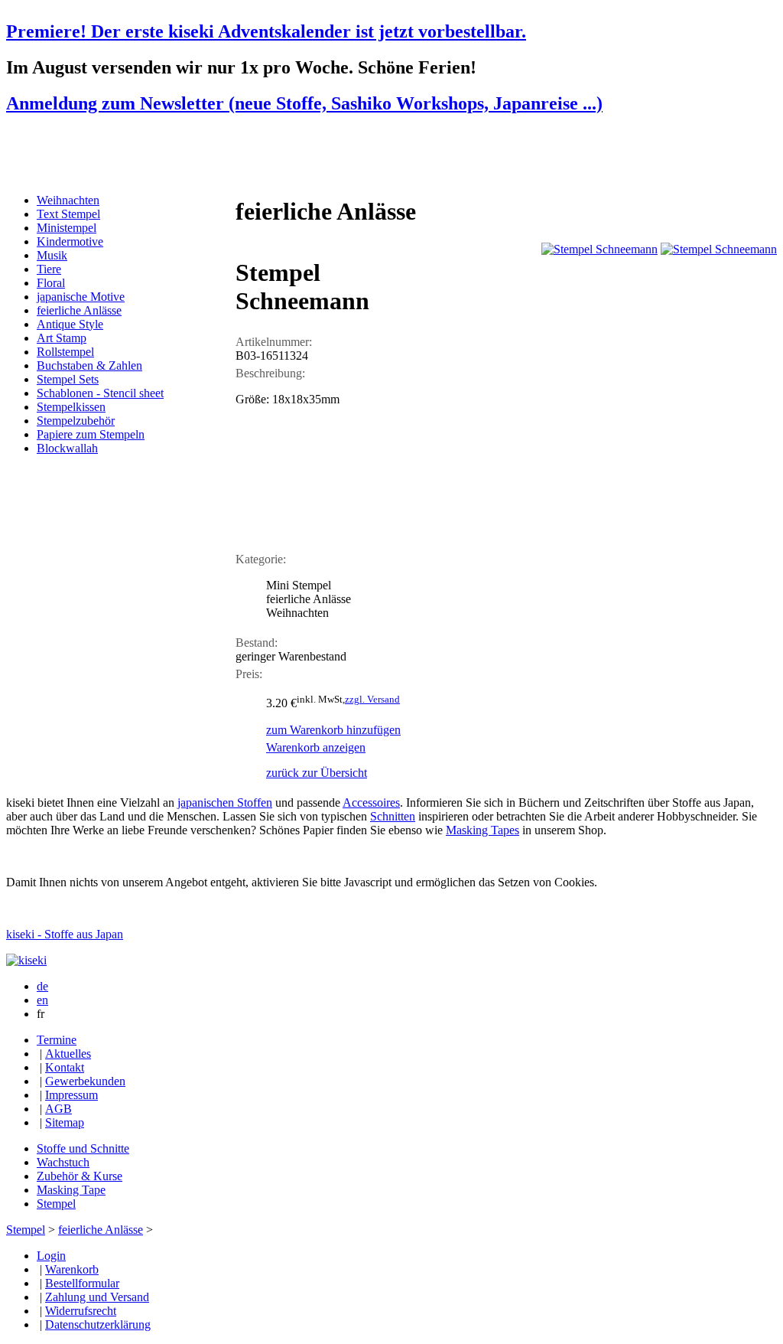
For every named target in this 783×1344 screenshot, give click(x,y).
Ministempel (66, 227)
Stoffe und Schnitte (83, 1148)
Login (51, 1255)
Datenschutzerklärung (98, 1324)
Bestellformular (82, 1283)
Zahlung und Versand (97, 1296)
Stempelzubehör (76, 420)
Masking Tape (71, 1189)
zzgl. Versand (372, 699)
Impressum (71, 1094)
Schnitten (392, 816)
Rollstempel (65, 351)
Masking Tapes (482, 830)
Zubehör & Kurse (79, 1176)
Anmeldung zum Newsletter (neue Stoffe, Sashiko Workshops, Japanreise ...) (304, 103)
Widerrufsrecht (80, 1310)
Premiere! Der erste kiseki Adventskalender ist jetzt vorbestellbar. (266, 31)
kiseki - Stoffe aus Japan (64, 934)
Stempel (56, 1203)
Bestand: (257, 642)
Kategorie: (261, 559)
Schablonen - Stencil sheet (100, 393)
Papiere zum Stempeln (91, 434)
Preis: (249, 673)
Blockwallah (67, 448)
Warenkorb (72, 1269)
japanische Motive (81, 296)
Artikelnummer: (274, 341)
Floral (51, 282)
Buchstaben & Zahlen (89, 365)
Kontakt (64, 1067)
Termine (56, 1039)
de (42, 986)
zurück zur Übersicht (316, 772)
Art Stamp (61, 337)
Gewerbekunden (85, 1081)
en (42, 999)
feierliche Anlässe (79, 310)
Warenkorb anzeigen (316, 747)
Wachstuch (63, 1162)
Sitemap (64, 1122)
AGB (58, 1108)
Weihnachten (68, 200)
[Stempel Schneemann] (599, 249)
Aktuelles (68, 1053)
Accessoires (371, 802)
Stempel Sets (68, 379)
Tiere (49, 269)
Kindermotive (70, 241)
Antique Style (70, 324)
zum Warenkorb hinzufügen (333, 729)
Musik (52, 255)
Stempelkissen (71, 406)
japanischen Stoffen (224, 802)
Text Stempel (68, 213)
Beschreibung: (270, 373)
